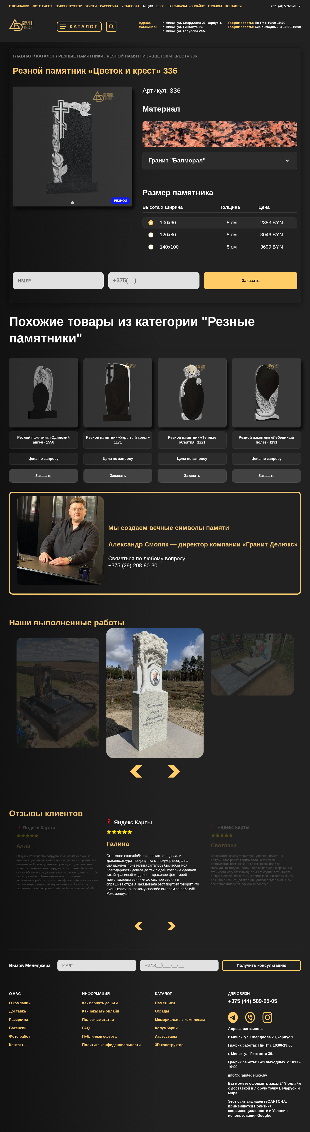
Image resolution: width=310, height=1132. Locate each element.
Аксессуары (166, 1036)
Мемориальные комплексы (180, 1020)
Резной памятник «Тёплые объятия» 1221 (192, 440)
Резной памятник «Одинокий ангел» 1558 (43, 440)
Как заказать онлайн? (186, 6)
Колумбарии (166, 1028)
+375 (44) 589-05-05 (284, 6)
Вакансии (18, 1028)
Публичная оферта (99, 1036)
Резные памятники (80, 56)
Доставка (17, 1011)
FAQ (86, 1028)
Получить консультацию (261, 965)
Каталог (84, 26)
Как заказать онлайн (100, 1011)
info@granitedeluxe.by (247, 1075)
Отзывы (215, 6)
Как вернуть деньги (100, 1003)
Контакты (233, 6)
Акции (148, 6)
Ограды (162, 1011)
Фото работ (42, 6)
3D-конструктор (69, 6)
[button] (138, 926)
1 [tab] (72, 202)
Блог (160, 6)
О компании (19, 6)
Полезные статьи (98, 1020)
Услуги (91, 6)
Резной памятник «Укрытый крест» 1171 (118, 440)
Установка (130, 6)
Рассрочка (109, 6)
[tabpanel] (72, 146)
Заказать (43, 476)
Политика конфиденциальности (111, 1045)
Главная (23, 56)
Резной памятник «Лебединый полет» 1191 (266, 440)
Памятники (165, 1003)
